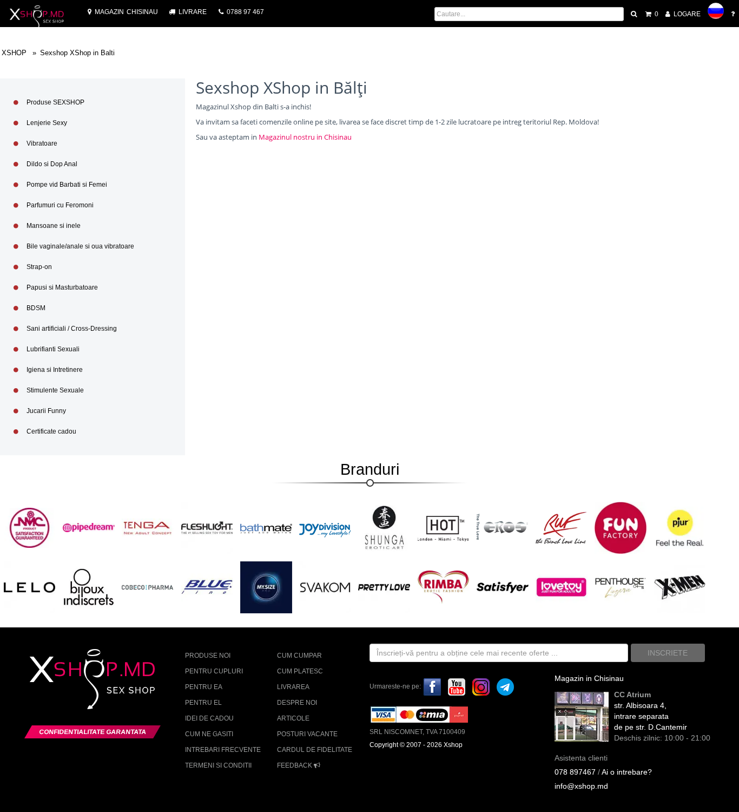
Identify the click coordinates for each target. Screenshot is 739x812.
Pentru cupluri (214, 671)
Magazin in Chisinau (589, 678)
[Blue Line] (207, 587)
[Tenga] (148, 527)
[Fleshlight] (207, 527)
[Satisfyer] (503, 587)
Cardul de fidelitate (314, 750)
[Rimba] (444, 587)
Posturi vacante (307, 734)
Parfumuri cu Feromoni (59, 205)
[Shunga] (384, 527)
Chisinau (126, 12)
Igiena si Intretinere (54, 370)
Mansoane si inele (53, 226)
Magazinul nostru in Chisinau (305, 137)
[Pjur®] (680, 527)
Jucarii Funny (45, 411)
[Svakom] (325, 587)
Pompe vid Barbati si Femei (66, 184)
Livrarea (293, 687)
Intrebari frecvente (223, 750)
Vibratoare (41, 143)
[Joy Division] (325, 527)
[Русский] (716, 11)
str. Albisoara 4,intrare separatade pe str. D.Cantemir (650, 716)
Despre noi (297, 702)
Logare (686, 14)
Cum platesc (300, 671)
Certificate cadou (50, 431)
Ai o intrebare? (627, 772)
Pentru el (203, 702)
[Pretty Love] (384, 587)
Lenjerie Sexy (46, 123)
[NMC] (30, 527)
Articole (293, 718)
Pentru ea (203, 687)
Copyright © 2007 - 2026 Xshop (416, 745)
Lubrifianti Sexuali (52, 349)
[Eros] (503, 527)
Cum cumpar (299, 655)
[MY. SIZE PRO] (266, 587)
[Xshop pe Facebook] (432, 686)
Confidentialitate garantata (92, 732)
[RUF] (562, 527)
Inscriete (668, 653)
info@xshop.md (581, 786)
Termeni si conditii (218, 765)
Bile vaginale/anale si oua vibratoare (79, 246)
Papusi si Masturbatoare (61, 287)
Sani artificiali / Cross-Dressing (71, 328)
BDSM (35, 308)
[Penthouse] (620, 587)
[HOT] (444, 527)
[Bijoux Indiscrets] (89, 587)
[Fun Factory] (620, 527)
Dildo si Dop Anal (51, 164)
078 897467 (575, 772)
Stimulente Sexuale (54, 390)
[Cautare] (634, 14)
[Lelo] (30, 587)
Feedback (295, 765)
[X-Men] (680, 587)
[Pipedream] (89, 527)
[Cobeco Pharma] (148, 587)
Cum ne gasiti (209, 734)
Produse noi (207, 655)
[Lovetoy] (562, 587)
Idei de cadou (209, 718)
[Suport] (733, 14)
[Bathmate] (266, 527)
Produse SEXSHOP (54, 102)
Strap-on (38, 267)
